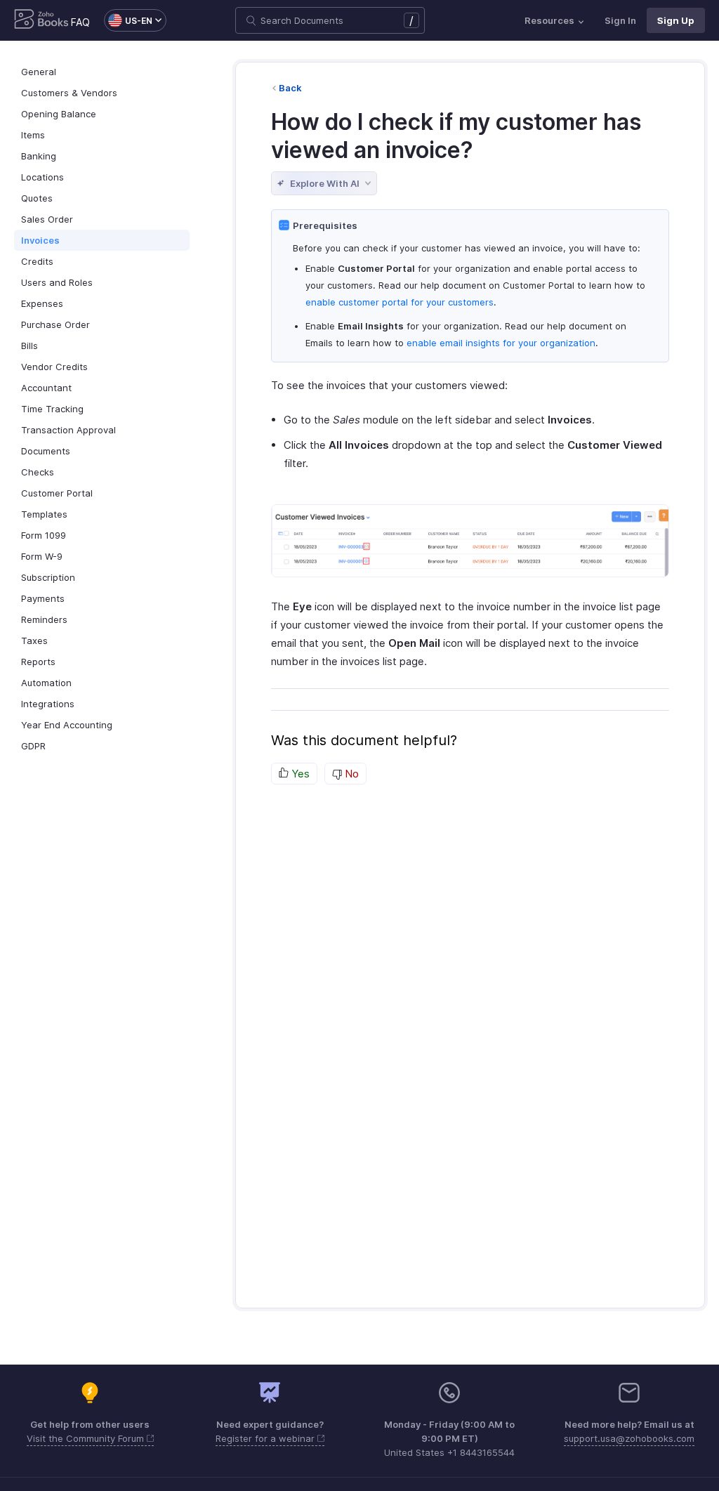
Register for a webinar (266, 1438)
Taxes (34, 640)
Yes (299, 773)
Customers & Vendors (69, 92)
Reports (38, 661)
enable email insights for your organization (501, 342)
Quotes (37, 198)
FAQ (80, 22)
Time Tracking (52, 408)
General (38, 71)
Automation (46, 682)
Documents (45, 451)
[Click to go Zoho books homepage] (41, 20)
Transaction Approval (68, 429)
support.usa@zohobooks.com (629, 1438)
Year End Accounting (66, 724)
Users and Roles (57, 282)
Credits (37, 261)
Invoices (40, 240)
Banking (38, 156)
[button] (128, 20)
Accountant (46, 387)
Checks (37, 472)
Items (33, 134)
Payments (43, 598)
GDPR (33, 745)
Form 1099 (43, 535)
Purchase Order (55, 324)
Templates (44, 514)
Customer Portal (57, 493)
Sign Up (675, 20)
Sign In (620, 20)
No (350, 773)
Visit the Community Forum (87, 1438)
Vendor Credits (54, 366)
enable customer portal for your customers (399, 302)
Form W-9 (41, 556)
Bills (29, 345)
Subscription (48, 577)
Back (290, 87)
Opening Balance (58, 113)
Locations (42, 177)
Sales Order (47, 219)
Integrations (47, 703)
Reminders (44, 619)
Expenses (42, 303)
